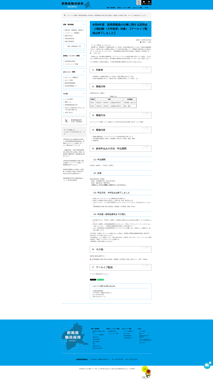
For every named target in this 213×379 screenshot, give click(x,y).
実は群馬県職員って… (129, 338)
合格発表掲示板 (69, 38)
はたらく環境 (69, 80)
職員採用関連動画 (70, 83)
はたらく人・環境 (137, 7)
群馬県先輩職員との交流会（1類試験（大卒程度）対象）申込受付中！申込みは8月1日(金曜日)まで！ (73, 171)
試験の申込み (69, 35)
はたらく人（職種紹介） (72, 77)
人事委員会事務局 (97, 291)
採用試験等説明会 (70, 61)
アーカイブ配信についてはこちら (101, 45)
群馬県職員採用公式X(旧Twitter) (144, 336)
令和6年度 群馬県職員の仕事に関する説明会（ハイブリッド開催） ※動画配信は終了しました (73, 162)
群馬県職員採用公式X (71, 105)
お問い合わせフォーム (99, 296)
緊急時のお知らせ (97, 346)
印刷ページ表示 (146, 42)
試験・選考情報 (111, 7)
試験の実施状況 (69, 41)
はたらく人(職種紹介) (128, 331)
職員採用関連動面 (128, 335)
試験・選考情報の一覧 (74, 46)
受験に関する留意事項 (98, 348)
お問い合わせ (69, 112)
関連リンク (68, 102)
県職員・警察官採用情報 (80, 15)
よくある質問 (69, 99)
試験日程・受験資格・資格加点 (74, 30)
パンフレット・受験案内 (72, 33)
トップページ (68, 15)
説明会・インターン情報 (123, 7)
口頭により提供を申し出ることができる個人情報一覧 (145, 340)
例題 (94, 343)
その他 (146, 7)
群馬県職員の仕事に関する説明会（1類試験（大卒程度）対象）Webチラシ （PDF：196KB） (120, 259)
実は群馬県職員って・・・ (73, 86)
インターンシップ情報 (71, 64)
